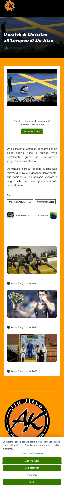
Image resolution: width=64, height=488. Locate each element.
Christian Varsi (45, 201)
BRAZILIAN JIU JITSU (20, 201)
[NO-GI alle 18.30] (32, 260)
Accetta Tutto (32, 461)
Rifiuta (32, 482)
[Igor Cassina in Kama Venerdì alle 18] (32, 304)
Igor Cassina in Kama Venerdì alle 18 (29, 323)
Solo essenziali (32, 468)
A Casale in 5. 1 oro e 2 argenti (25, 366)
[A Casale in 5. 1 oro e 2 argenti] (32, 348)
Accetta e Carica (32, 131)
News (41, 48)
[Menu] (58, 5)
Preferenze (32, 475)
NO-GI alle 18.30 (17, 279)
